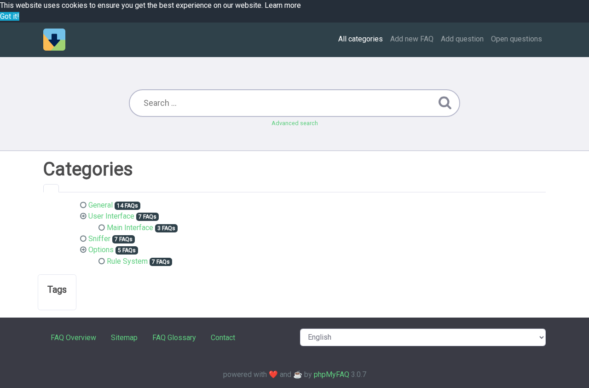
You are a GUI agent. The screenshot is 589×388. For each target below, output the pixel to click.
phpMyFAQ (331, 374)
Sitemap (124, 337)
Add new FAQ (411, 39)
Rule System (127, 261)
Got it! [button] (9, 16)
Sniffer (99, 238)
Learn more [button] (283, 5)
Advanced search (294, 123)
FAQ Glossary (174, 337)
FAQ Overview (73, 337)
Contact (223, 337)
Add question (462, 39)
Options (101, 249)
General (100, 205)
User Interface (111, 216)
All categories (360, 39)
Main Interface (130, 227)
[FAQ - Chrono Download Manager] (54, 39)
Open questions (516, 39)
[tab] (51, 188)
